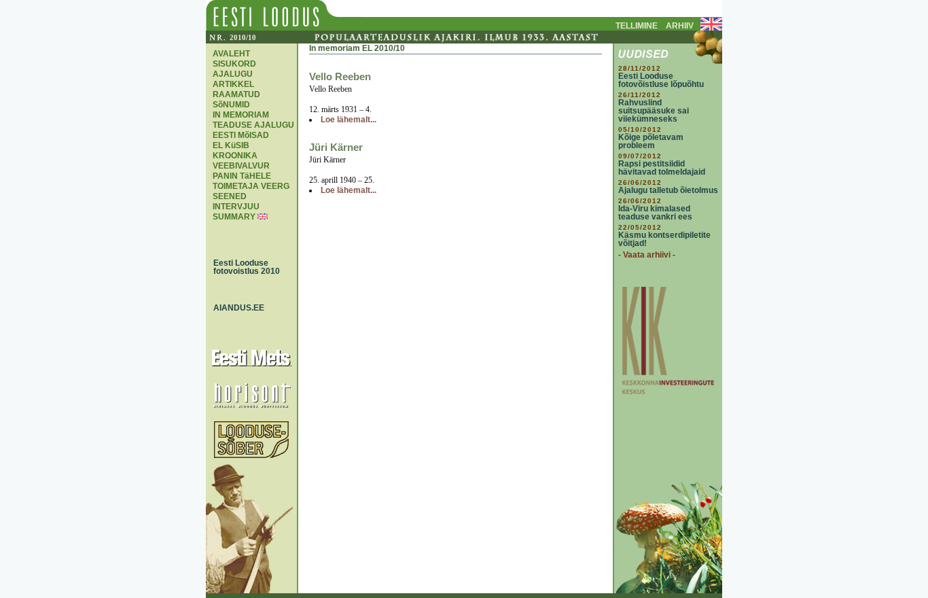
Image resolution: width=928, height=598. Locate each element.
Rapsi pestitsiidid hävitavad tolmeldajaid (661, 168)
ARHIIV (680, 26)
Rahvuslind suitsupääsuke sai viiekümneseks (653, 111)
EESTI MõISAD (241, 135)
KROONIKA (235, 155)
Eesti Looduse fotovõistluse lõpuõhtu (661, 80)
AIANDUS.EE (235, 308)
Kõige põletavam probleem (650, 141)
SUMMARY (234, 217)
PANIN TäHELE (242, 176)
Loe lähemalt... (348, 119)
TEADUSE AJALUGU (253, 125)
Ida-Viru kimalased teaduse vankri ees (655, 213)
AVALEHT (231, 53)
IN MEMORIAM (241, 115)
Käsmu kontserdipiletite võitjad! (664, 239)
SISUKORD (234, 64)
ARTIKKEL (233, 84)
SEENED (230, 196)
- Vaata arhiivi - (646, 255)
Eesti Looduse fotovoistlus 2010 (243, 267)
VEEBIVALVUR (241, 166)
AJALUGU (233, 74)
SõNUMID (231, 104)
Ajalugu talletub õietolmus (668, 190)
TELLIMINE (636, 26)
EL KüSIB (231, 145)
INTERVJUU (236, 206)
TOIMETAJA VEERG (251, 186)
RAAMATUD (236, 94)
